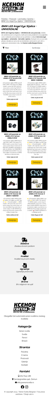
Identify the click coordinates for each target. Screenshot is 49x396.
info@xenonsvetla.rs (25, 382)
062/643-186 (25, 376)
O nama (24, 355)
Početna (24, 352)
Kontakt (24, 365)
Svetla (24, 334)
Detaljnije (12, 104)
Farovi (24, 338)
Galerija (24, 362)
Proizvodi (24, 358)
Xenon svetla (24, 331)
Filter (6, 48)
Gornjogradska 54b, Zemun (25, 379)
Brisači (24, 341)
